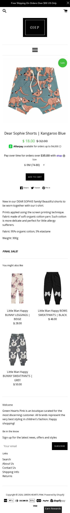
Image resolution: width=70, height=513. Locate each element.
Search (6, 459)
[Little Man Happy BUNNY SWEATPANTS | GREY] (17, 349)
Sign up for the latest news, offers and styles (29, 437)
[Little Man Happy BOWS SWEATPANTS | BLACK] (52, 288)
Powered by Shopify (54, 494)
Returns (7, 476)
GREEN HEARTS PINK (33, 494)
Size (34, 159)
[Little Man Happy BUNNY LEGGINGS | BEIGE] (17, 288)
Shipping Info (10, 472)
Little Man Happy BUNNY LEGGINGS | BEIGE (17, 315)
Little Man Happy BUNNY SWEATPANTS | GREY (17, 376)
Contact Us (9, 468)
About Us (8, 463)
